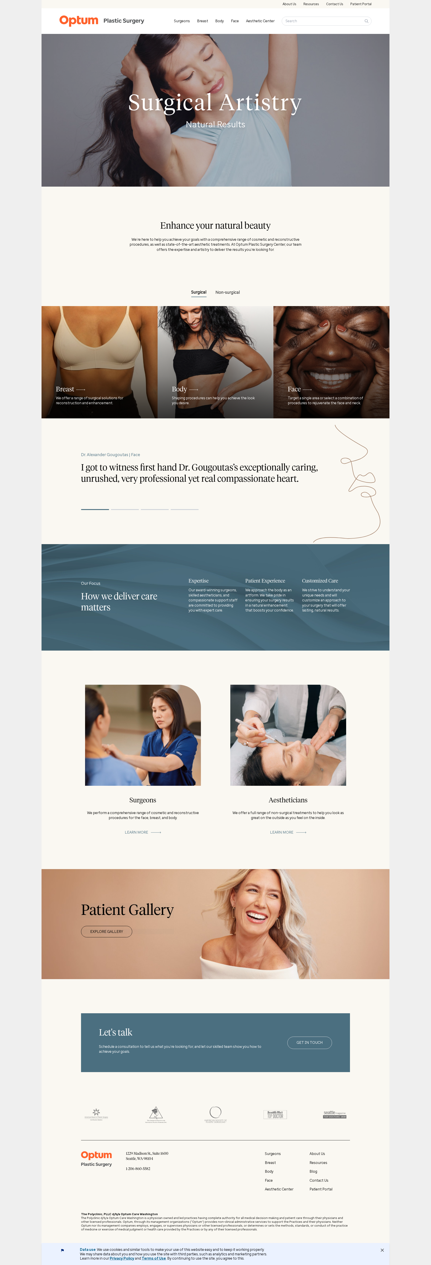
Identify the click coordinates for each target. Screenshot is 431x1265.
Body (219, 21)
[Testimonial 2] (125, 509)
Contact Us (334, 4)
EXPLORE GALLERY (106, 931)
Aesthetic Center (260, 21)
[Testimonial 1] (95, 509)
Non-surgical (228, 292)
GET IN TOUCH (310, 1042)
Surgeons (182, 21)
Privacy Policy (122, 1258)
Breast (202, 21)
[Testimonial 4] (185, 509)
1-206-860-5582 (138, 1169)
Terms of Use (154, 1258)
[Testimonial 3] (155, 509)
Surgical (199, 292)
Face (235, 21)
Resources (311, 4)
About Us (289, 4)
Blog (313, 1171)
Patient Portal (361, 4)
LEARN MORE (136, 832)
